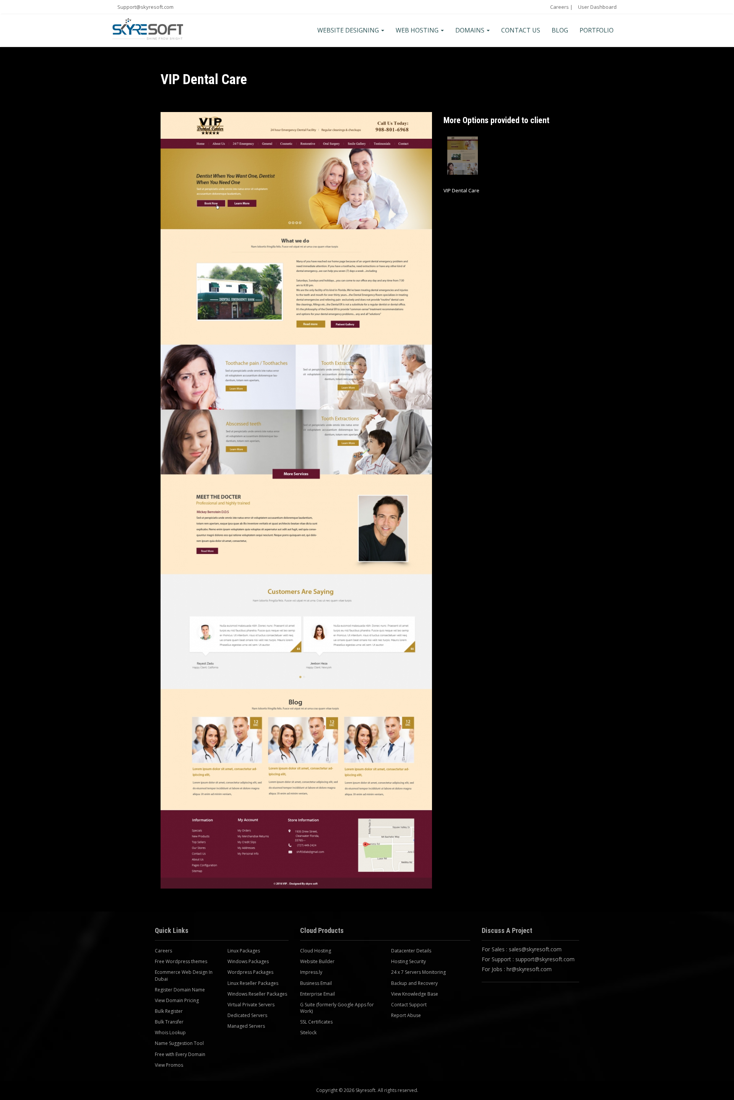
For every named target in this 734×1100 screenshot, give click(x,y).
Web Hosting (418, 30)
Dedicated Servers (247, 1015)
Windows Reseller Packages (257, 994)
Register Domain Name (180, 989)
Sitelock (308, 1032)
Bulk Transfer (169, 1022)
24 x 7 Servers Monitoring (418, 972)
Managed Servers (246, 1026)
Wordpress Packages (250, 972)
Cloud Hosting (315, 950)
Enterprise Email (317, 994)
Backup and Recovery (414, 983)
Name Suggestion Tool (179, 1043)
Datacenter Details (411, 950)
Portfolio (597, 30)
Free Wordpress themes (181, 961)
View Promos (169, 1065)
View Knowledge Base (414, 994)
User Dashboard (597, 6)
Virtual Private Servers (250, 1004)
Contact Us (520, 30)
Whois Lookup (170, 1032)
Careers (559, 6)
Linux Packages (243, 950)
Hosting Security (408, 961)
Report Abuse (406, 1015)
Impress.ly (311, 972)
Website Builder (317, 961)
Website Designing (348, 30)
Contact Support (409, 1004)
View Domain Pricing (177, 1000)
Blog (560, 30)
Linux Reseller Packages (252, 983)
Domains (470, 30)
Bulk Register (169, 1011)
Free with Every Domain (180, 1054)
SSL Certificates (316, 1022)
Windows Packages (248, 961)
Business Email (316, 983)
